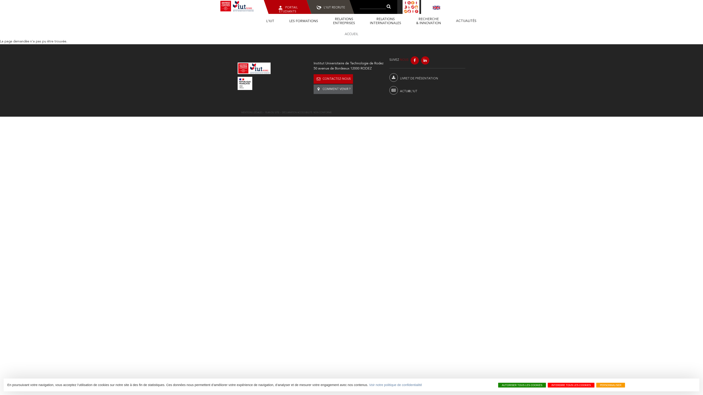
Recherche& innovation (428, 21)
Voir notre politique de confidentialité (395, 385)
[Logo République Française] (276, 83)
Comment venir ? (337, 89)
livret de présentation (419, 78)
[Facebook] (415, 60)
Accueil (351, 34)
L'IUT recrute (334, 7)
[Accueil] (237, 6)
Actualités (466, 21)
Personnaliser (610, 385)
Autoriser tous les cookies (522, 385)
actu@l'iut (408, 91)
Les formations (303, 21)
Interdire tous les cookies (571, 385)
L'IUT (270, 21)
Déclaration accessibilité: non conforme (307, 113)
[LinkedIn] (425, 60)
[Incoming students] (436, 8)
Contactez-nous (337, 79)
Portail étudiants (288, 9)
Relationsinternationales (385, 21)
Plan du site (272, 113)
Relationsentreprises (344, 21)
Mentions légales (252, 113)
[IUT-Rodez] (254, 68)
